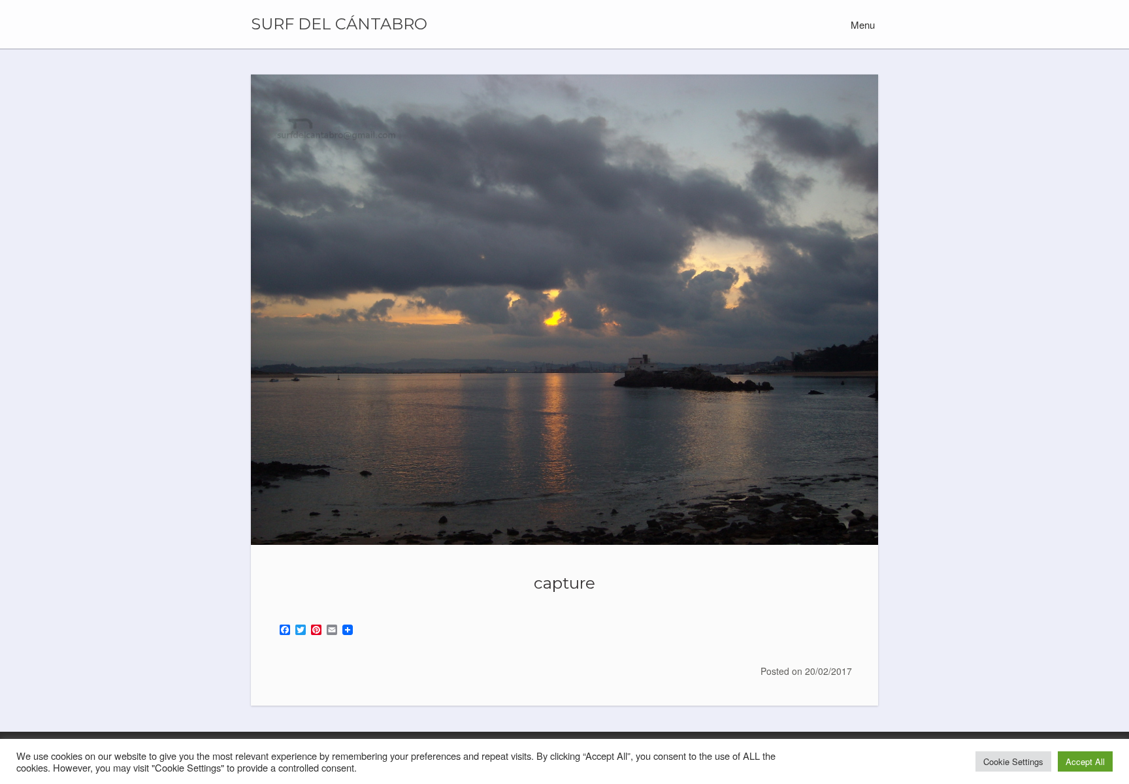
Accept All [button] (1085, 761)
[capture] (564, 309)
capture (564, 583)
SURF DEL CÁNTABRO (339, 24)
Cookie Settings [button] (1013, 761)
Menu (861, 24)
